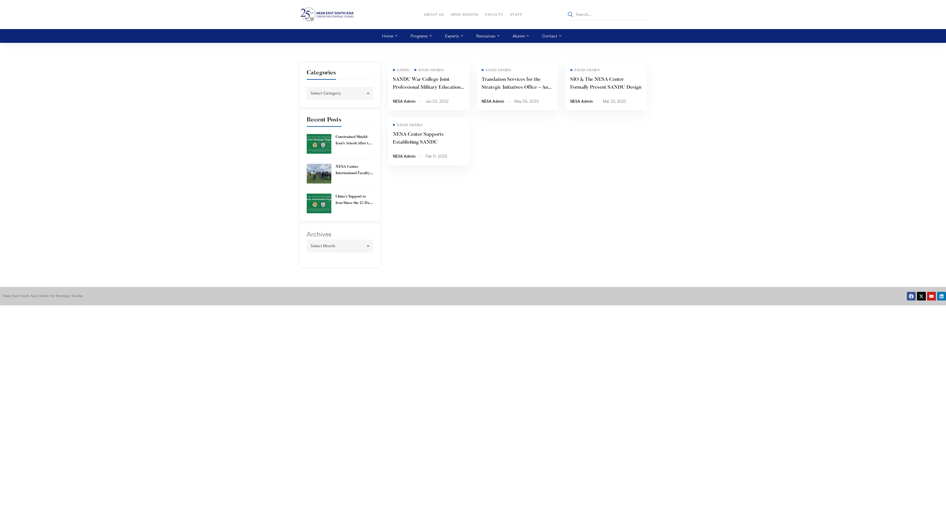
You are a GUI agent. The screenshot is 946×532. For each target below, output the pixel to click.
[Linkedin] (941, 296)
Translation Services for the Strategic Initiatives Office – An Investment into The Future (515, 87)
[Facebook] (911, 296)
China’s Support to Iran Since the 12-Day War (354, 203)
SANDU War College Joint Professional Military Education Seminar (426, 87)
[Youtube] (931, 296)
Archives (319, 234)
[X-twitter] (921, 296)
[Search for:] (607, 14)
